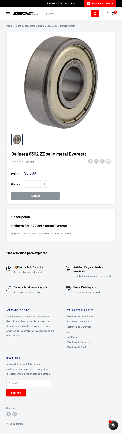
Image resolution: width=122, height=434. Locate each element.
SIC (68, 331)
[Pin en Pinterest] (96, 161)
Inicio (9, 25)
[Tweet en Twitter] (102, 161)
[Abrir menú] (8, 13)
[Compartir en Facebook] (90, 161)
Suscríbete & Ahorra (102, 3)
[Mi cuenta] (106, 13)
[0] (113, 13)
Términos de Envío (77, 347)
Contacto (72, 336)
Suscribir (16, 392)
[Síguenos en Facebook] (8, 414)
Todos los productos (25, 25)
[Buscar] (95, 13)
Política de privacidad (78, 321)
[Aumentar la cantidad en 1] (44, 184)
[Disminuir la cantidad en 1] (27, 184)
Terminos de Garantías (79, 326)
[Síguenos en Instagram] (14, 414)
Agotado (35, 195)
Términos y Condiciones (80, 316)
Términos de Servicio (78, 342)
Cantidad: (16, 183)
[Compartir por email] (108, 161)
